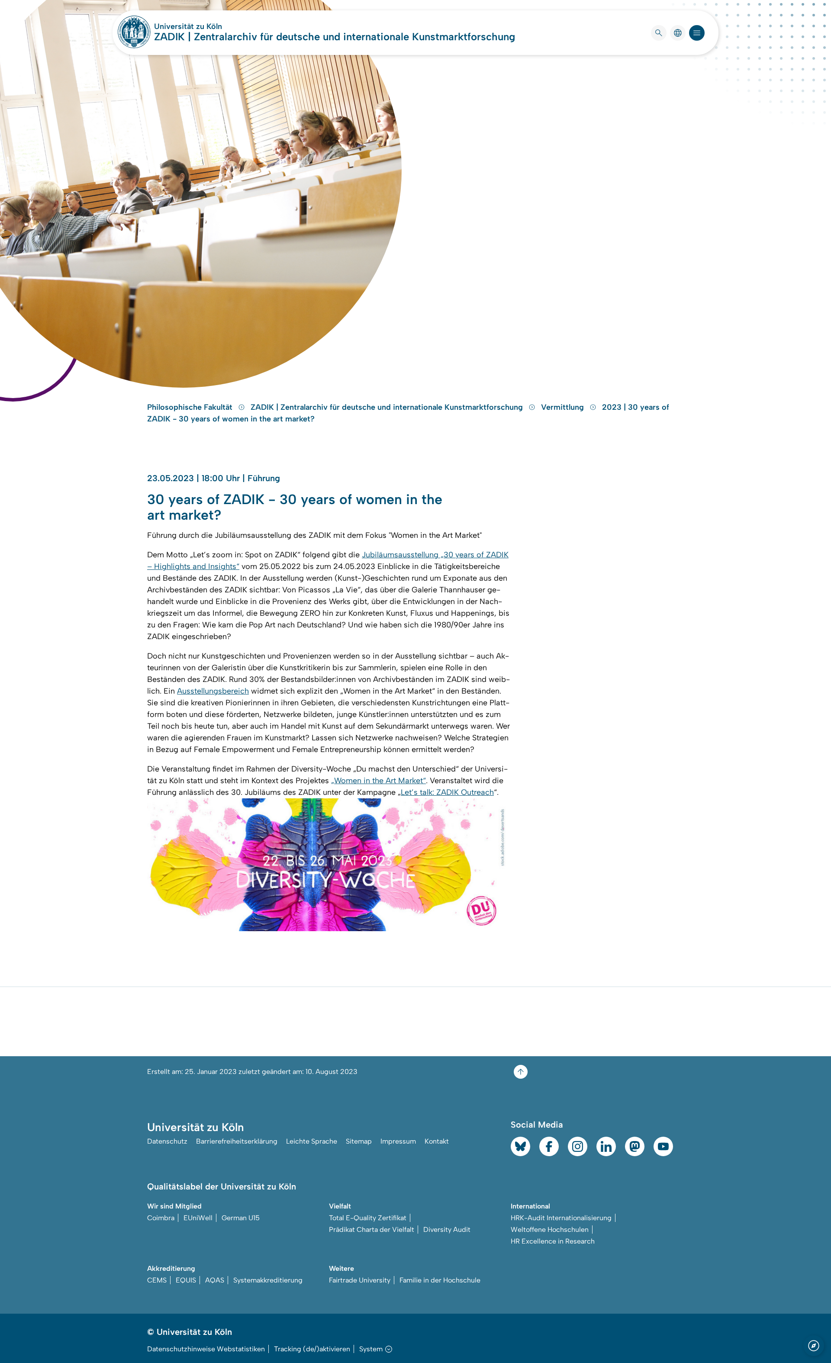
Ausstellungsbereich (213, 691)
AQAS (214, 1280)
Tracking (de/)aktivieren (312, 1349)
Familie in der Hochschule (439, 1280)
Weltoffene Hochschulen (550, 1229)
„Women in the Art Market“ (378, 780)
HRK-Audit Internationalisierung (561, 1218)
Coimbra (160, 1218)
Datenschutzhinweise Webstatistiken (206, 1349)
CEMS (157, 1280)
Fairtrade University (359, 1280)
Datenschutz (167, 1141)
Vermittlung (563, 407)
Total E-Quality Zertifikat (367, 1218)
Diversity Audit (446, 1229)
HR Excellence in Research (553, 1241)
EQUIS (186, 1280)
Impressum (398, 1141)
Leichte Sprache (311, 1141)
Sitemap (359, 1141)
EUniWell (198, 1218)
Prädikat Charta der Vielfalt (371, 1229)
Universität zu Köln (214, 26)
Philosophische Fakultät (191, 407)
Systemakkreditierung (268, 1280)
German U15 (241, 1218)
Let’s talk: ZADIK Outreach (447, 792)
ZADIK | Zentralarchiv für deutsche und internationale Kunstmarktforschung (334, 36)
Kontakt (437, 1141)
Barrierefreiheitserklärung (236, 1141)
